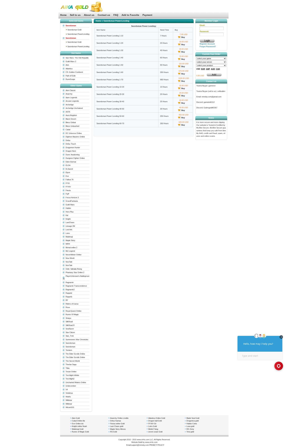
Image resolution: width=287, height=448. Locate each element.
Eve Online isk (78, 424)
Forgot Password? (208, 47)
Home (63, 15)
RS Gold (113, 432)
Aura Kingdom (71, 115)
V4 (67, 390)
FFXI (68, 183)
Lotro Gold (152, 426)
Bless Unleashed (72, 126)
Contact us (104, 15)
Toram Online (71, 372)
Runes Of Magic (72, 314)
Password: (204, 31)
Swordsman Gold (74, 30)
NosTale (69, 262)
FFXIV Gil (152, 424)
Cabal (68, 130)
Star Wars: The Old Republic (77, 58)
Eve (67, 176)
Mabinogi (69, 237)
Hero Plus (70, 212)
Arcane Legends (72, 101)
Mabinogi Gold (77, 429)
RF (67, 300)
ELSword (69, 169)
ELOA (68, 165)
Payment (147, 15)
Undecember (71, 386)
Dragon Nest (71, 151)
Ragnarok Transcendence (76, 286)
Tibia (67, 368)
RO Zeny (190, 429)
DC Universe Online (74, 133)
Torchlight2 (70, 379)
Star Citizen (70, 332)
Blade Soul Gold (193, 418)
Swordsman (70, 343)
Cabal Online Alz (78, 421)
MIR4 (68, 244)
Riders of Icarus (72, 304)
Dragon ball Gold (155, 421)
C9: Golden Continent (74, 72)
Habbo (68, 208)
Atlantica (69, 69)
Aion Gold (76, 418)
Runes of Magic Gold (80, 432)
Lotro (68, 233)
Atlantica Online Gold (156, 418)
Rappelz (69, 293)
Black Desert (71, 119)
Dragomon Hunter (73, 148)
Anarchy (69, 94)
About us (89, 15)
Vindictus (69, 393)
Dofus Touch (71, 144)
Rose (68, 307)
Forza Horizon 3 (72, 198)
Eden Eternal (71, 162)
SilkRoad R (70, 325)
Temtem (69, 350)
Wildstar (69, 400)
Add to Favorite (130, 15)
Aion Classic (71, 90)
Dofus (68, 140)
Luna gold (190, 426)
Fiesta (68, 190)
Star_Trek (70, 336)
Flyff (67, 194)
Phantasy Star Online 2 (75, 272)
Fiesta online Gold (117, 424)
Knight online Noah (79, 426)
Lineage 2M (70, 226)
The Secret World (73, 361)
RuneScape (70, 79)
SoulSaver (70, 329)
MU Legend (70, 251)
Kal (67, 215)
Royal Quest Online (73, 311)
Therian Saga (71, 364)
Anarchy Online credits (119, 418)
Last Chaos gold (116, 426)
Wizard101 (70, 407)
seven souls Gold (155, 432)
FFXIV (68, 187)
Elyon (68, 172)
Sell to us (75, 15)
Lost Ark (69, 230)
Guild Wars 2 (71, 61)
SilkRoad (69, 322)
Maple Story (70, 240)
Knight (68, 219)
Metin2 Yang (153, 429)
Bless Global (71, 122)
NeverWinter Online (73, 255)
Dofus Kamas (115, 421)
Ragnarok (70, 282)
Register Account (207, 44)
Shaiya (68, 318)
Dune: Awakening (73, 155)
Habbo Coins (192, 424)
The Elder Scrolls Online (75, 354)
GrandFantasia (72, 201)
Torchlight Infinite (72, 375)
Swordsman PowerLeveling (78, 34)
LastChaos (70, 222)
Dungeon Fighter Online (75, 158)
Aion (67, 65)
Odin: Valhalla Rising (74, 269)
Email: (202, 25)
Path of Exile (71, 76)
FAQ (115, 15)
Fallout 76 (69, 180)
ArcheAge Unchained (74, 108)
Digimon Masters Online (75, 137)
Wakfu (68, 397)
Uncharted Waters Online (76, 382)
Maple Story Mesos (118, 429)
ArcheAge (70, 105)
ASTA (68, 112)
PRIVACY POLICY (156, 445)
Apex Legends (71, 98)
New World (70, 258)
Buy (183, 37)
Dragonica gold (193, 421)
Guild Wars (70, 205)
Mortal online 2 (71, 248)
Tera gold (190, 432)
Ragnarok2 (70, 290)
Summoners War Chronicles (77, 340)
